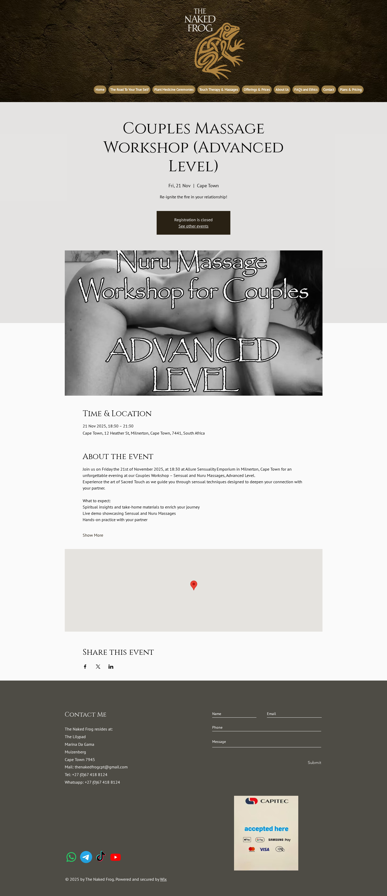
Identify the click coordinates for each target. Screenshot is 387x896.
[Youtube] (116, 857)
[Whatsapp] (71, 857)
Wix (163, 879)
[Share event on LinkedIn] (110, 667)
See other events (193, 226)
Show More (93, 535)
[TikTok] (101, 857)
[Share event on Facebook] (85, 667)
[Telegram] (86, 857)
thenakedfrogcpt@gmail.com (101, 766)
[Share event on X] (98, 667)
